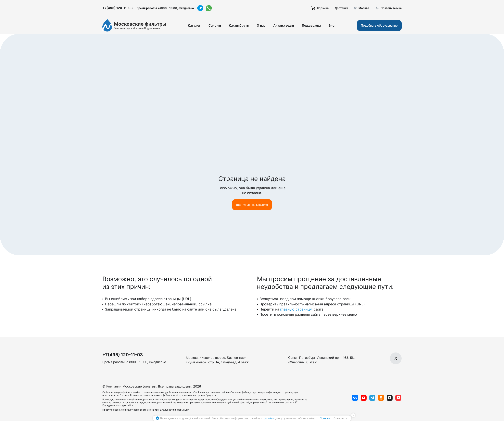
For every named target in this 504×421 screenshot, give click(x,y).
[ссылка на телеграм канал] (200, 8)
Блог (332, 25)
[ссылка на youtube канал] (363, 397)
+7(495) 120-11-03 (117, 8)
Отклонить (340, 418)
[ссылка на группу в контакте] (355, 397)
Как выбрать (239, 25)
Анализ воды (283, 25)
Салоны (214, 25)
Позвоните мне (391, 8)
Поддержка (311, 25)
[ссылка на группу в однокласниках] (381, 397)
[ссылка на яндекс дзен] (389, 397)
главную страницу (296, 309)
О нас (261, 25)
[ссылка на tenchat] (398, 397)
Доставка (341, 8)
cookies (269, 418)
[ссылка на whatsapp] (209, 8)
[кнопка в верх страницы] (396, 358)
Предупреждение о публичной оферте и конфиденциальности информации (145, 409)
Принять (325, 418)
